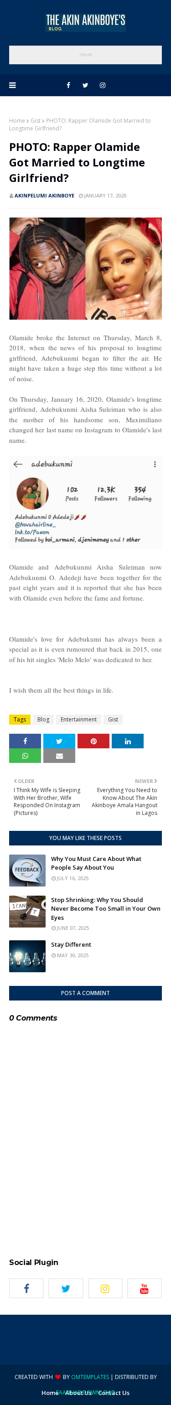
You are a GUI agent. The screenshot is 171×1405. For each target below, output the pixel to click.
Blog (43, 719)
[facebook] (68, 85)
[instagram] (103, 85)
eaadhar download (85, 1392)
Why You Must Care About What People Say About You (96, 863)
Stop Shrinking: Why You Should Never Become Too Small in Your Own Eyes (106, 909)
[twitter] (85, 85)
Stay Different (71, 944)
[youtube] (144, 1288)
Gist (36, 120)
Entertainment (79, 719)
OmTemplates (90, 1377)
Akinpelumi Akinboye (44, 195)
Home (17, 120)
